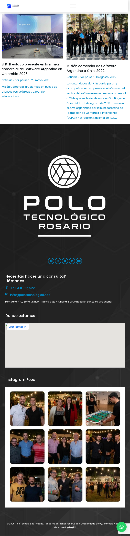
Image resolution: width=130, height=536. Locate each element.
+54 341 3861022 (22, 288)
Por (22, 80)
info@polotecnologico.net (30, 295)
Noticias (7, 80)
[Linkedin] (72, 261)
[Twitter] (65, 261)
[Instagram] (58, 261)
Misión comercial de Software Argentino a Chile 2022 (91, 68)
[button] (65, 446)
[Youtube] (79, 261)
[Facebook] (51, 261)
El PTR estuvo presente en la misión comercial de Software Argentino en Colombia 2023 (32, 69)
